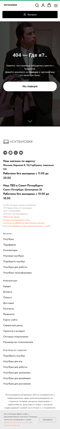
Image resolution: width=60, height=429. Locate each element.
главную (33, 233)
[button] (37, 5)
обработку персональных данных (17, 422)
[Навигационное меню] (56, 5)
